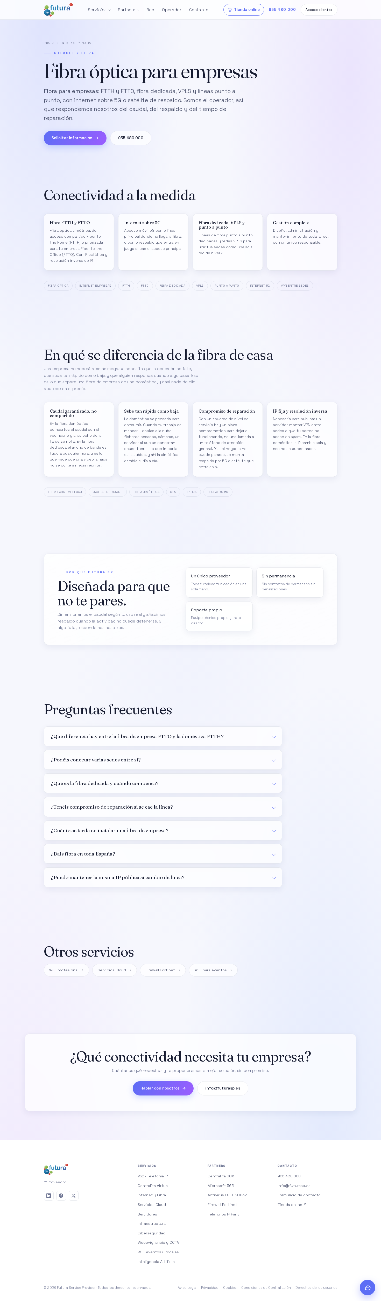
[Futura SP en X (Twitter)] (74, 1196)
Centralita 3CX (221, 1176)
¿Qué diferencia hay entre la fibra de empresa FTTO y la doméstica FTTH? (137, 736)
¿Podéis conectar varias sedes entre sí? (96, 759)
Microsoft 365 (221, 1185)
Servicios (97, 9)
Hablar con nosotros (163, 1088)
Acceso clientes (319, 10)
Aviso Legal (187, 1287)
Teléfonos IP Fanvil (224, 1214)
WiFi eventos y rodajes (158, 1252)
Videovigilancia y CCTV (158, 1242)
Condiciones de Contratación (266, 1287)
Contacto (198, 9)
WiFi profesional (63, 970)
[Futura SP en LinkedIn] (49, 1196)
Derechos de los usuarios (316, 1287)
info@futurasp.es (222, 1088)
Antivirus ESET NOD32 (227, 1195)
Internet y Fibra (152, 1195)
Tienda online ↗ (292, 1204)
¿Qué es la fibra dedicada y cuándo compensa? (105, 783)
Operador (171, 9)
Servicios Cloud (112, 970)
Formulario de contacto (299, 1195)
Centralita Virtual (153, 1185)
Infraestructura (152, 1223)
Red (150, 9)
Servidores (147, 1214)
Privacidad (209, 1287)
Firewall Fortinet (160, 970)
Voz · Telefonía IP (153, 1176)
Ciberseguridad (151, 1233)
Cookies (230, 1287)
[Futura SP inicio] (58, 10)
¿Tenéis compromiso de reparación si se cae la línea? (112, 807)
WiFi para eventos (210, 970)
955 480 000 (130, 138)
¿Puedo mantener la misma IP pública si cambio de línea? (118, 877)
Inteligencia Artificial (156, 1261)
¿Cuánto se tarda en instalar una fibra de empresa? (109, 830)
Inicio (49, 43)
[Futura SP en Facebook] (61, 1196)
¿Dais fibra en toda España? (83, 854)
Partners (126, 9)
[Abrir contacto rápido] (367, 1287)
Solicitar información (75, 138)
